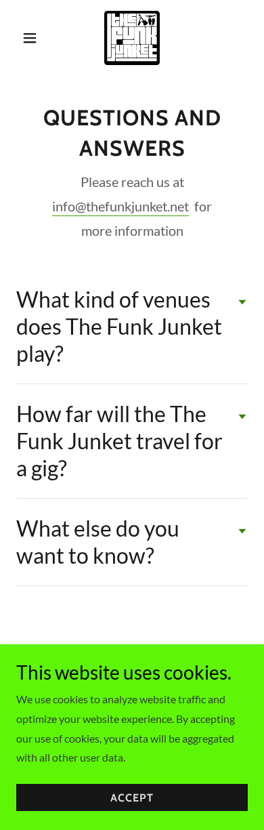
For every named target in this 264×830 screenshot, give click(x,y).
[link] (132, 38)
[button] (33, 37)
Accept (132, 797)
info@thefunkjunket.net (120, 206)
